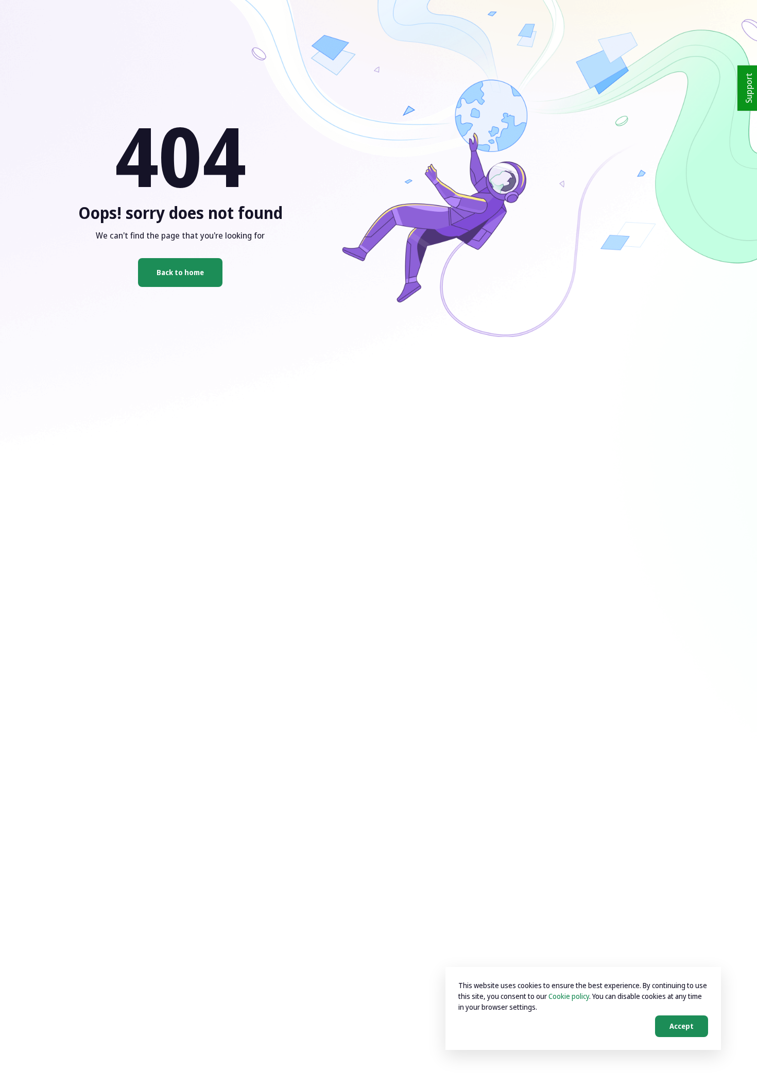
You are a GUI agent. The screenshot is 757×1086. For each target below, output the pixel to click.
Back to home (180, 272)
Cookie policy (568, 996)
